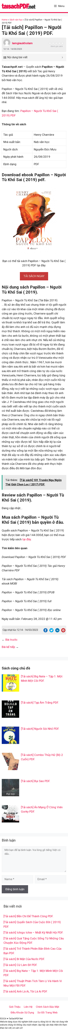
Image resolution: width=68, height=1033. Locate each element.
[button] (34, 276)
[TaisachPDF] (18, 6)
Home (4, 20)
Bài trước (11, 639)
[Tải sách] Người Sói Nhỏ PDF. (40, 728)
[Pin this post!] (63, 631)
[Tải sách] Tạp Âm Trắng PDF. (40, 702)
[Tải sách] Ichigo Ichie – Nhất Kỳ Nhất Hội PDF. (33, 932)
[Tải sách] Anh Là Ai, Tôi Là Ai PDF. (25, 991)
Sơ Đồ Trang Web (47, 1012)
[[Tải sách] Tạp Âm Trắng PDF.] (10, 715)
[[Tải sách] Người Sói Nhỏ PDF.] (10, 741)
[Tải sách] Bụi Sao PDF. (35, 781)
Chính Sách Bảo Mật (47, 1006)
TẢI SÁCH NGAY (34, 276)
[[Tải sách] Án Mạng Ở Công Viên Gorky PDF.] (10, 820)
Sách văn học (16, 20)
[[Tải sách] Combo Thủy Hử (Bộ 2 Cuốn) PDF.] (10, 767)
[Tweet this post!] (51, 631)
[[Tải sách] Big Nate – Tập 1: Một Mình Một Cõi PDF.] (10, 689)
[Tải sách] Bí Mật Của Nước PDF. (24, 959)
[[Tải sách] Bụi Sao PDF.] (10, 794)
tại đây (26, 539)
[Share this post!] (45, 631)
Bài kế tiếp (8, 647)
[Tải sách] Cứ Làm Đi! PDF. (20, 965)
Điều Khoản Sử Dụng (22, 1012)
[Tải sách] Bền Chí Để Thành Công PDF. (28, 916)
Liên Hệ (28, 1006)
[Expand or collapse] (62, 57)
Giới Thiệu (14, 1006)
